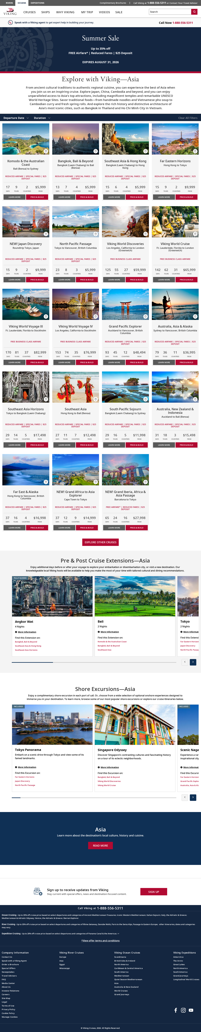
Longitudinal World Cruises (186, 979)
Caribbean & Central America (128, 968)
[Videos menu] (113, 12)
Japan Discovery (187, 645)
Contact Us (7, 957)
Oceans (22, 2)
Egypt (62, 964)
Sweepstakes (8, 972)
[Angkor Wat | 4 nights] (52, 596)
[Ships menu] (53, 12)
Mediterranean (121, 975)
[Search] (194, 12)
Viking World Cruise (107, 785)
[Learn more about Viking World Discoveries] (125, 221)
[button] (46, 151)
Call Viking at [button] (165, 3)
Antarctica (178, 957)
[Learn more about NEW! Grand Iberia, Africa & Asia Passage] (125, 469)
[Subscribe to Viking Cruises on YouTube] (191, 1010)
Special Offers (8, 968)
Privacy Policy (8, 1009)
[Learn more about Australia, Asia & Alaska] (175, 304)
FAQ (4, 979)
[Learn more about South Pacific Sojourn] (125, 387)
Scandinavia (120, 957)
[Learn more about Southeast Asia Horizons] (25, 387)
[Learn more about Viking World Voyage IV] (75, 304)
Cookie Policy (8, 1013)
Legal (4, 1002)
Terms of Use (8, 1005)
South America (121, 972)
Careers (5, 994)
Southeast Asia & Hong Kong (28, 646)
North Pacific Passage (190, 649)
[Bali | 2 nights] (135, 596)
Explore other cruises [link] (100, 542)
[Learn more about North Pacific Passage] (75, 221)
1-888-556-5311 (182, 23)
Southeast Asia (104, 649)
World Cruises (121, 990)
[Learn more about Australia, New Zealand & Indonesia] (175, 387)
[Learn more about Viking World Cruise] (175, 221)
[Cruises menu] (39, 12)
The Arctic (178, 960)
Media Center (8, 983)
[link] (29, 13)
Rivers (9, 2)
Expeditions (37, 2)
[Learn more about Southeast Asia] (75, 387)
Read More (100, 845)
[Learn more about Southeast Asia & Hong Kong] (125, 139)
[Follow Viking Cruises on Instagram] (183, 1010)
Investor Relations (10, 990)
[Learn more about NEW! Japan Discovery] (25, 221)
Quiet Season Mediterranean (128, 979)
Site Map (6, 998)
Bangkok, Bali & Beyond (26, 641)
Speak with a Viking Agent (14, 960)
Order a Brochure (10, 964)
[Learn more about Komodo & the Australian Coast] (25, 139)
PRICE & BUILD (37, 197)
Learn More (14, 197)
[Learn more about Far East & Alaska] (25, 469)
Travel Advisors (9, 975)
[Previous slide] (185, 662)
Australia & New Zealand (126, 987)
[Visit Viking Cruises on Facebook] (175, 1010)
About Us (6, 987)
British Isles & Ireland (124, 960)
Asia (61, 960)
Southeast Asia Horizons (26, 650)
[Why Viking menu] (78, 12)
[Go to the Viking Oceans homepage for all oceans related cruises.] (10, 11)
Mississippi (64, 968)
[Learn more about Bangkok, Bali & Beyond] (75, 139)
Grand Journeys (121, 994)
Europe (62, 957)
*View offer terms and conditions (100, 940)
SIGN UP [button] (153, 892)
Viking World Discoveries (109, 781)
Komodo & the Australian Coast (112, 641)
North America (121, 964)
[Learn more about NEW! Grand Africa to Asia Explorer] (75, 469)
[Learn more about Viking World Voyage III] (25, 304)
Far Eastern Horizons (190, 641)
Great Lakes (179, 964)
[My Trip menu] (96, 12)
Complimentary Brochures (113, 3)
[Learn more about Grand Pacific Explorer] (125, 304)
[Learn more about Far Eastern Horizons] (175, 139)
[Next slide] (193, 662)
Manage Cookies (10, 1017)
